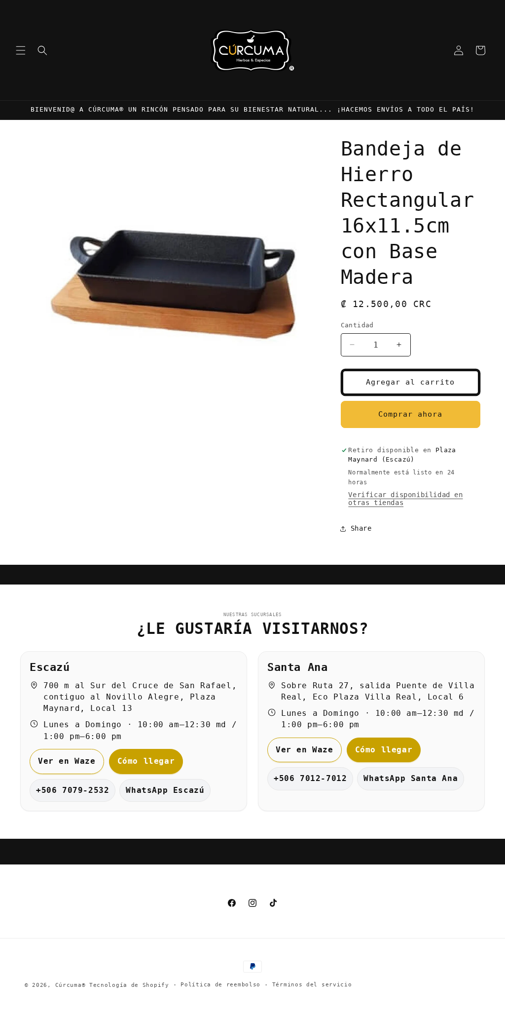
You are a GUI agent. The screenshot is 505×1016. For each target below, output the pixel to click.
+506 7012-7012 (310, 778)
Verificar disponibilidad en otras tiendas (405, 499)
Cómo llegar (146, 761)
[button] (21, 50)
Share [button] (361, 528)
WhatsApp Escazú (165, 790)
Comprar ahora (410, 414)
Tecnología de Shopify (129, 985)
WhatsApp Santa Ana (410, 778)
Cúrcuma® (70, 985)
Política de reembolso (220, 984)
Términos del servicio (312, 984)
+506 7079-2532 (72, 790)
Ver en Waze (67, 761)
